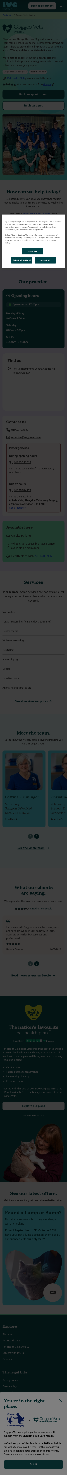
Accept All (45, 260)
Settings (32, 251)
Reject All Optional (22, 260)
